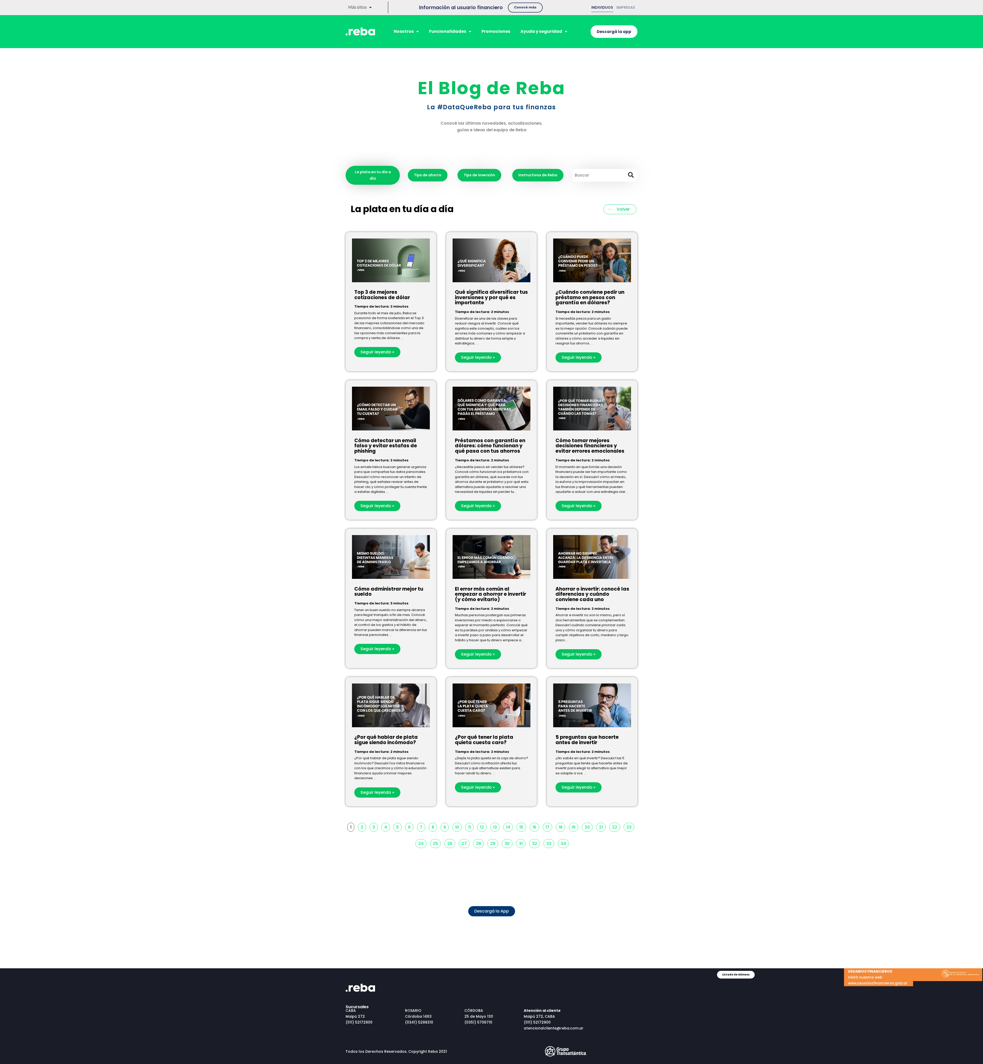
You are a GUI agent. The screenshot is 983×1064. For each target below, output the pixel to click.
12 (483, 826)
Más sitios (357, 7)
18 (561, 826)
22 (616, 826)
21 (602, 826)
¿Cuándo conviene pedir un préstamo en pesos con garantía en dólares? (589, 297)
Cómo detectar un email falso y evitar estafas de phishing (385, 446)
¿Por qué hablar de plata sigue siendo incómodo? (386, 740)
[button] (525, 8)
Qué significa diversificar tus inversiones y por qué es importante (491, 297)
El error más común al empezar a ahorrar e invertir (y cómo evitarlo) (490, 594)
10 (458, 826)
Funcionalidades (447, 31)
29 (494, 842)
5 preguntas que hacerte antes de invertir (587, 740)
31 (522, 842)
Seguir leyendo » (377, 352)
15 (522, 826)
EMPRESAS (625, 7)
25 (437, 842)
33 (550, 842)
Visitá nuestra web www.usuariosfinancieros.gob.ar (877, 977)
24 (422, 842)
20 (588, 826)
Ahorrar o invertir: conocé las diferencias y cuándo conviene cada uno (592, 594)
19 (574, 826)
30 (508, 842)
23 (630, 826)
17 (548, 826)
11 (471, 826)
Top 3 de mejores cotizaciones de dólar (382, 295)
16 (535, 826)
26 (451, 842)
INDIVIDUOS (602, 7)
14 (509, 826)
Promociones (496, 31)
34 (564, 842)
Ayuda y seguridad (541, 31)
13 (496, 826)
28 (480, 842)
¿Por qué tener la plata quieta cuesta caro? (484, 740)
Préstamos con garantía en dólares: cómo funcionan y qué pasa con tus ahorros (490, 446)
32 (536, 842)
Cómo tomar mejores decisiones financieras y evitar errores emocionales (589, 446)
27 (465, 842)
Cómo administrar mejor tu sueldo (388, 591)
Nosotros (404, 31)
